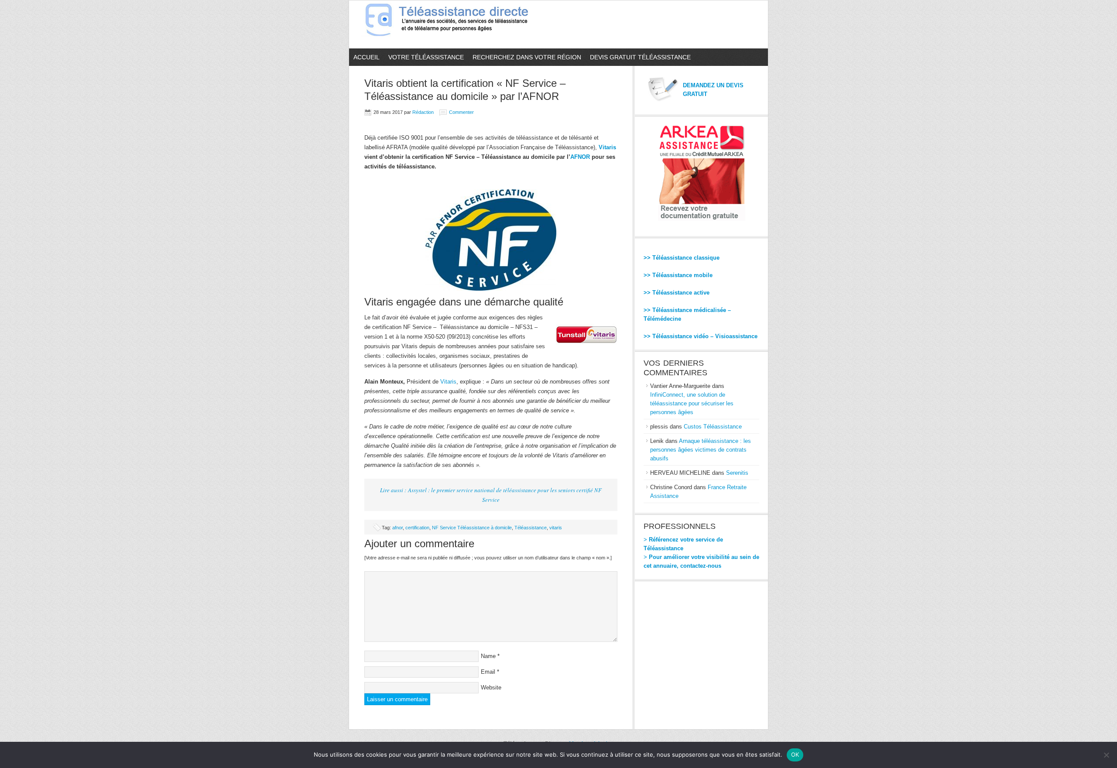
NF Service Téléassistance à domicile (472, 527)
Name (488, 656)
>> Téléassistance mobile (678, 275)
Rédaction (423, 112)
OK (795, 754)
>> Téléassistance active (676, 292)
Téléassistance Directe (450, 24)
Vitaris (607, 147)
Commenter (461, 112)
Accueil (366, 57)
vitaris (555, 527)
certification (417, 527)
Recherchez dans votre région (527, 57)
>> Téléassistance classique (682, 257)
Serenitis (737, 473)
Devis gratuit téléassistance (640, 57)
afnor (397, 527)
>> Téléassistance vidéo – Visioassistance (700, 336)
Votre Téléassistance (426, 57)
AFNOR (580, 157)
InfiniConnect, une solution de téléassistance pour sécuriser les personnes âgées (691, 403)
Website (491, 687)
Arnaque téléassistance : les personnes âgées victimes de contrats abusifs (700, 450)
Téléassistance (530, 527)
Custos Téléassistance (713, 426)
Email (488, 672)
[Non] (1106, 755)
